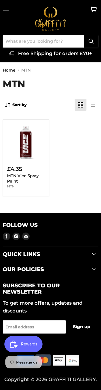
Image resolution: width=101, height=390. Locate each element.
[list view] (92, 105)
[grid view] (80, 105)
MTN (11, 186)
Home (9, 70)
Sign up (81, 326)
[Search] (91, 41)
